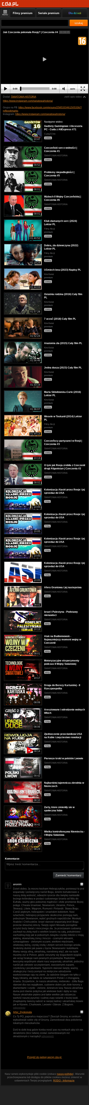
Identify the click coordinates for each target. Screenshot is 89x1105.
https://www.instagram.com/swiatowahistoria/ (28, 100)
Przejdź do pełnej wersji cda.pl (44, 1057)
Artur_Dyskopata (22, 1012)
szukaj (79, 23)
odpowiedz (19, 1007)
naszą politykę (65, 1074)
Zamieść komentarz (68, 875)
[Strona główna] (10, 4)
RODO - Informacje (64, 1080)
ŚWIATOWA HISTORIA (23, 96)
